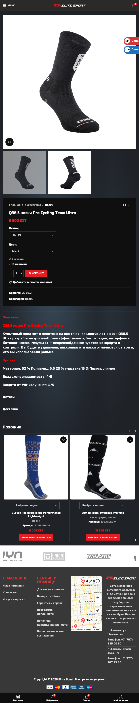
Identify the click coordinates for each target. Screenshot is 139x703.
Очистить (18, 259)
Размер (14, 228)
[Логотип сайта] (69, 5)
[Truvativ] (69, 556)
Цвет (12, 244)
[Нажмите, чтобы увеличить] (9, 142)
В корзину (36, 273)
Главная (14, 205)
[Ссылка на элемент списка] (18, 586)
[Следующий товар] (128, 205)
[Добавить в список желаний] (63, 439)
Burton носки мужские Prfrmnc (102, 512)
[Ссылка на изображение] (121, 578)
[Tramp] (114, 556)
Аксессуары (33, 205)
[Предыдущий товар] (121, 205)
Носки (49, 205)
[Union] (25, 556)
